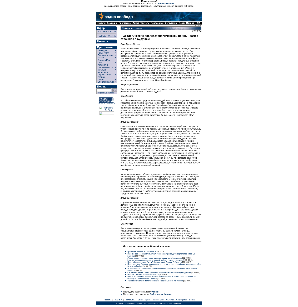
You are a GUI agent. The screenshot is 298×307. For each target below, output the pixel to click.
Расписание (158, 300)
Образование (104, 74)
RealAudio (102, 36)
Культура (102, 70)
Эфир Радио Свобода (106, 31)
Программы (130, 300)
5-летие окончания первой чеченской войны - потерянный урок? (156, 260)
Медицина (103, 72)
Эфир (140, 300)
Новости (107, 300)
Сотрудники (181, 300)
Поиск (192, 300)
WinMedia (112, 36)
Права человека (105, 55)
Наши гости (103, 53)
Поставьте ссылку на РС (107, 104)
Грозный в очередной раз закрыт (142, 252)
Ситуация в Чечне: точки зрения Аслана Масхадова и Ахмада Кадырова (159, 272)
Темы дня (102, 50)
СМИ (100, 62)
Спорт (100, 79)
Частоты (170, 300)
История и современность (105, 66)
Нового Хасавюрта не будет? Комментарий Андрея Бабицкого (154, 262)
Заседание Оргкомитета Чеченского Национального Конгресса (155, 281)
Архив (148, 300)
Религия (102, 77)
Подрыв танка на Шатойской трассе (143, 274)
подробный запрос (105, 93)
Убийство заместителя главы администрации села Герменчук (154, 258)
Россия (101, 57)
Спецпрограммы (105, 82)
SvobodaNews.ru (166, 3)
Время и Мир (104, 60)
